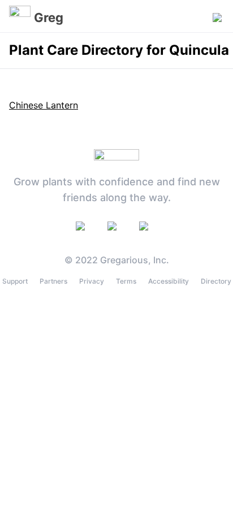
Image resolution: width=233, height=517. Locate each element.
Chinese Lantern (43, 105)
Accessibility (168, 281)
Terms (126, 281)
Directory (216, 281)
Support (15, 281)
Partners (53, 281)
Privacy (91, 281)
